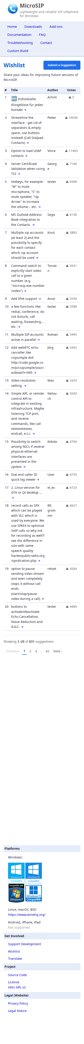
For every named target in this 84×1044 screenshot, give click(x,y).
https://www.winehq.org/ (26, 914)
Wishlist (14, 951)
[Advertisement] (42, 798)
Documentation (19, 34)
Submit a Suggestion (62, 65)
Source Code (17, 975)
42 (47, 651)
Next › (57, 651)
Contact (46, 42)
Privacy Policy (18, 1003)
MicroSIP (32, 5)
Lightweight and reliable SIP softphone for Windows (49, 14)
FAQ (42, 34)
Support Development (24, 944)
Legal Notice (17, 1011)
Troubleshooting (20, 42)
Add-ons (56, 26)
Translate (15, 958)
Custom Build (17, 50)
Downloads (33, 26)
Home (12, 26)
